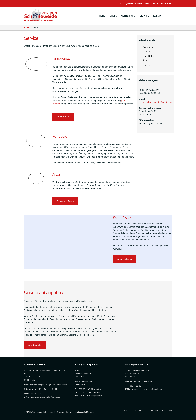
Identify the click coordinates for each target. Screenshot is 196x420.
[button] (170, 16)
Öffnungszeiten (126, 3)
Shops (113, 16)
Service (144, 16)
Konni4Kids (148, 56)
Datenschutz (167, 410)
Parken (156, 3)
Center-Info (128, 16)
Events (157, 16)
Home (102, 16)
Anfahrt (147, 3)
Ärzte (145, 61)
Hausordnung (125, 410)
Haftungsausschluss (152, 410)
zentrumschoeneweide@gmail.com (155, 102)
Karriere (138, 3)
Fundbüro (147, 52)
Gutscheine (166, 3)
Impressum (137, 410)
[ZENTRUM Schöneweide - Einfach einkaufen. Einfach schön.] (40, 16)
